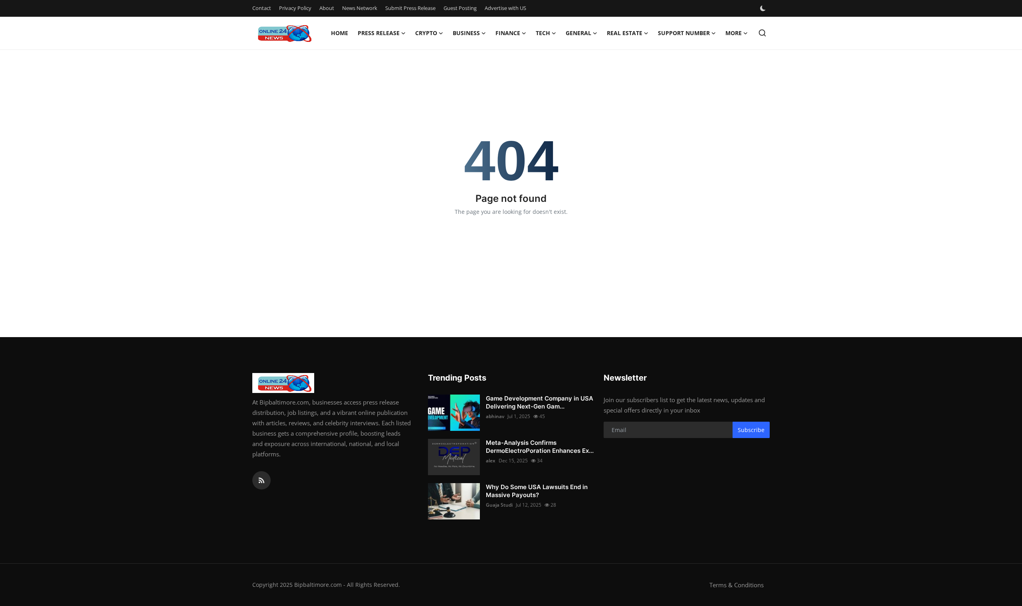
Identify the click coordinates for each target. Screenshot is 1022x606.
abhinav (495, 416)
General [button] (578, 33)
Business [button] (466, 33)
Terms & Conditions (736, 585)
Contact (261, 8)
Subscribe (751, 430)
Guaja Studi (499, 504)
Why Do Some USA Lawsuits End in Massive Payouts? (537, 491)
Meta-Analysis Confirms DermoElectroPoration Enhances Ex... (540, 446)
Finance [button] (507, 33)
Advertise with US (505, 8)
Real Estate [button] (624, 33)
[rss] (261, 480)
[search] (762, 33)
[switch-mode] (764, 8)
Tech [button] (543, 33)
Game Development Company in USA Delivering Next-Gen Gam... (539, 402)
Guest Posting (460, 8)
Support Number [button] (684, 33)
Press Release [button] (379, 33)
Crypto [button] (426, 33)
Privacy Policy (295, 8)
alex (490, 460)
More (733, 33)
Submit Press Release (410, 8)
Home (339, 33)
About (326, 8)
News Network (359, 8)
